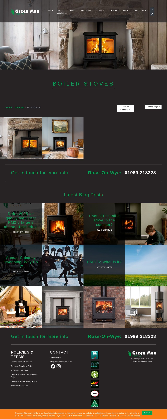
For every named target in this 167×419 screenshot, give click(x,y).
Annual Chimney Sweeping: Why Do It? (21, 262)
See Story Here (21, 232)
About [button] (73, 10)
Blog (135, 10)
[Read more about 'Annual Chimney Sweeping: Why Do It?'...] (42, 265)
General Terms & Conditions (21, 362)
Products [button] (101, 10)
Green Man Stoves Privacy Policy (24, 381)
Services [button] (113, 10)
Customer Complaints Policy (21, 366)
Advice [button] (126, 10)
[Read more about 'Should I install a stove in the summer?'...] (125, 224)
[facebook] (53, 366)
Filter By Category (124, 108)
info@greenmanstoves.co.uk (61, 362)
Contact (144, 10)
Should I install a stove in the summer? (104, 220)
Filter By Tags (152, 107)
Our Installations (62, 11)
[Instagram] (58, 366)
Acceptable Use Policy (19, 370)
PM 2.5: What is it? (104, 262)
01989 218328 (140, 172)
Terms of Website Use (19, 386)
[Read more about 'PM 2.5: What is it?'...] (125, 265)
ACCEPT (147, 413)
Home (50, 10)
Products (19, 107)
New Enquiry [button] (86, 10)
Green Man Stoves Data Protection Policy (24, 376)
